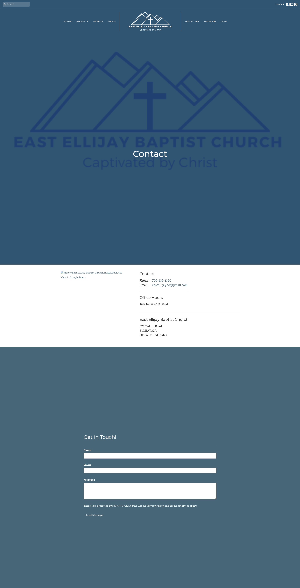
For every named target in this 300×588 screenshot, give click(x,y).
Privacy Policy (155, 505)
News (112, 21)
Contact (280, 4)
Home (68, 21)
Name (87, 450)
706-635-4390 (161, 280)
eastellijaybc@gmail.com (170, 285)
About (80, 21)
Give (224, 21)
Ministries (192, 21)
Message (89, 479)
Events (98, 21)
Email (87, 465)
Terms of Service (179, 505)
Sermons (210, 21)
